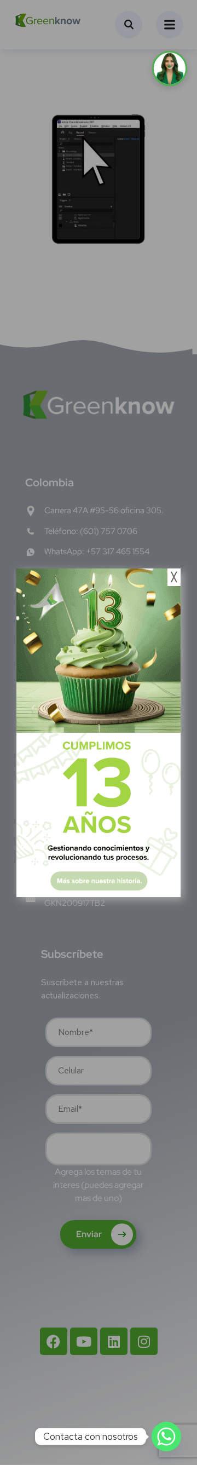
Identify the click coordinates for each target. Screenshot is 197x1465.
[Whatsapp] (166, 1436)
